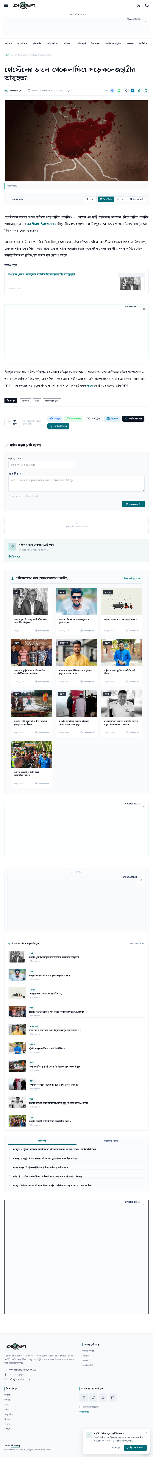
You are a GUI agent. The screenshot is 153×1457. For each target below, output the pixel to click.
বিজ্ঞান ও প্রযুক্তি (113, 43)
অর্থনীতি (143, 43)
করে (90, 385)
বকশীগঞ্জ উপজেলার (40, 224)
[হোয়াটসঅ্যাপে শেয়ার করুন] (119, 90)
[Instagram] (113, 1397)
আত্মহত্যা (25, 400)
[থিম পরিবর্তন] (138, 5)
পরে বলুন (116, 1448)
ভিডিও (6, 1409)
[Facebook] (83, 1397)
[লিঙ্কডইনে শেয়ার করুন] (132, 90)
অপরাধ (130, 43)
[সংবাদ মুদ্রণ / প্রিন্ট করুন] (146, 90)
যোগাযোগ (85, 1355)
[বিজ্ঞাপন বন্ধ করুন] (145, 22)
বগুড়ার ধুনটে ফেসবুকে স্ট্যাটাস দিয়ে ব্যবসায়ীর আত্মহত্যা (41, 275)
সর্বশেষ (8, 43)
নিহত (37, 400)
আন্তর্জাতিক (53, 43)
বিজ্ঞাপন (85, 1360)
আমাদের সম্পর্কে (88, 1350)
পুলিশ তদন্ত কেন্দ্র (51, 400)
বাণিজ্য (67, 43)
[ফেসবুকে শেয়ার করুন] (112, 90)
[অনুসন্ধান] (147, 5)
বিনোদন (95, 43)
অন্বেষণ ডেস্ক (15, 90)
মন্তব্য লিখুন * (14, 474)
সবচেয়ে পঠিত (111, 1141)
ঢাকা (7, 55)
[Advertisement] (76, 25)
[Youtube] (103, 1397)
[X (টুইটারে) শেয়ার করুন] (125, 90)
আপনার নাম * (14, 459)
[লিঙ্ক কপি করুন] (139, 90)
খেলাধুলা (81, 43)
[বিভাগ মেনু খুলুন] (6, 5)
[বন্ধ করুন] (146, 1432)
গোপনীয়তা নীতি (87, 1365)
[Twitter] (93, 1397)
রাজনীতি (37, 43)
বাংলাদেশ (22, 43)
